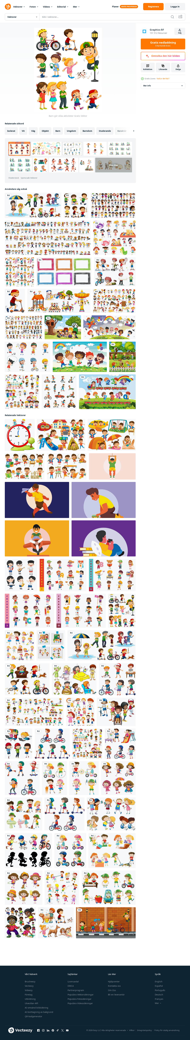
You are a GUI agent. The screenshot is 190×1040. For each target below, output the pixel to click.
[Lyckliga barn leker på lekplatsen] (58, 301)
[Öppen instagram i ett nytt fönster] (43, 1030)
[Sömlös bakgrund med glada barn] (19, 271)
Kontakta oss (114, 985)
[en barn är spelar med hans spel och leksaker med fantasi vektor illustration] (112, 466)
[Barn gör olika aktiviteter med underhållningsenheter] (18, 744)
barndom (87, 130)
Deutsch (159, 994)
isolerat (11, 130)
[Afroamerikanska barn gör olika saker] (20, 922)
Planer (115, 6)
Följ (179, 33)
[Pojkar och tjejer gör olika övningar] (84, 778)
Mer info (147, 85)
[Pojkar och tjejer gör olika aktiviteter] (34, 712)
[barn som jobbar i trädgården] (63, 327)
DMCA (71, 985)
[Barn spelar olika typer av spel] (22, 391)
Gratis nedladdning (163, 44)
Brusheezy (30, 981)
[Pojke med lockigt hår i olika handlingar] (115, 271)
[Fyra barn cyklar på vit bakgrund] (70, 850)
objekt (45, 130)
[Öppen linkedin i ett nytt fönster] (48, 1030)
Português (160, 990)
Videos (46, 6)
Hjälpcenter (114, 981)
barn (57, 130)
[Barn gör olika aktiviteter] (122, 611)
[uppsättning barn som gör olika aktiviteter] (114, 237)
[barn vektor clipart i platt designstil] (61, 435)
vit (23, 130)
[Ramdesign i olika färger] (64, 271)
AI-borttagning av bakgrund (39, 1012)
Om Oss (112, 990)
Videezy (28, 990)
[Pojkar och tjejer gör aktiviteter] (56, 922)
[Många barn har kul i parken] (122, 357)
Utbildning (30, 998)
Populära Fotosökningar (79, 998)
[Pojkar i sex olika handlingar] (76, 205)
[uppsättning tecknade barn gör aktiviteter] (114, 301)
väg (33, 130)
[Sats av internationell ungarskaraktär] (113, 205)
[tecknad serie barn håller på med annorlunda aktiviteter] (63, 575)
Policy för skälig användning (166, 1030)
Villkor (132, 1030)
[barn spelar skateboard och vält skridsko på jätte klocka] (20, 435)
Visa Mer (113, 165)
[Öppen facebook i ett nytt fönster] (38, 1030)
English (158, 981)
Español (159, 985)
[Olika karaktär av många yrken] (23, 327)
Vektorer (17, 6)
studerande (105, 130)
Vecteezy (29, 985)
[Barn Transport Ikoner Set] (59, 391)
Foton (33, 6)
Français (159, 998)
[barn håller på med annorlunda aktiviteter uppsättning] (117, 679)
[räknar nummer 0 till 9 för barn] (107, 391)
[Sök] (172, 17)
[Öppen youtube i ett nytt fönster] (67, 1030)
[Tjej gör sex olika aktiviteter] (23, 887)
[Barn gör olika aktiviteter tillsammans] (51, 645)
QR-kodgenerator (33, 1016)
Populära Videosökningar (80, 1003)
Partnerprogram (76, 990)
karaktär (121, 130)
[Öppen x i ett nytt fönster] (62, 1030)
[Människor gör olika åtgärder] (33, 205)
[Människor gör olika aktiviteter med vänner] (111, 814)
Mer (75, 6)
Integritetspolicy (144, 1030)
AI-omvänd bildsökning (36, 1007)
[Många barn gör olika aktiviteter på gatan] (106, 922)
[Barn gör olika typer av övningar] (54, 778)
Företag (28, 994)
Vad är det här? (163, 78)
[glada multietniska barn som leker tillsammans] (109, 327)
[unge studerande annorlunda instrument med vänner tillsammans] (21, 575)
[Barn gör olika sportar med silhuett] (28, 850)
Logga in (174, 6)
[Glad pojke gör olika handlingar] (109, 887)
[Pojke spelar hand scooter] (15, 301)
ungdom (71, 130)
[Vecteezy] (8, 7)
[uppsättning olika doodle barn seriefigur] (48, 237)
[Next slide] (131, 131)
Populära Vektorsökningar (81, 994)
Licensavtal (73, 981)
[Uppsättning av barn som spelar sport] (27, 357)
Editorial (61, 6)
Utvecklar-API (31, 1003)
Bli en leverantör (116, 994)
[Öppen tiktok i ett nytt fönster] (57, 1030)
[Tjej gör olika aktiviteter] (118, 778)
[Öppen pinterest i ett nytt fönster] (53, 1030)
